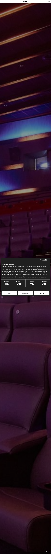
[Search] (49, 2)
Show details (44, 289)
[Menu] (2, 1)
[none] (48, 551)
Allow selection (25, 293)
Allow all (42, 293)
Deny (9, 293)
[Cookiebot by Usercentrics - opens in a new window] (41, 260)
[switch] (19, 284)
